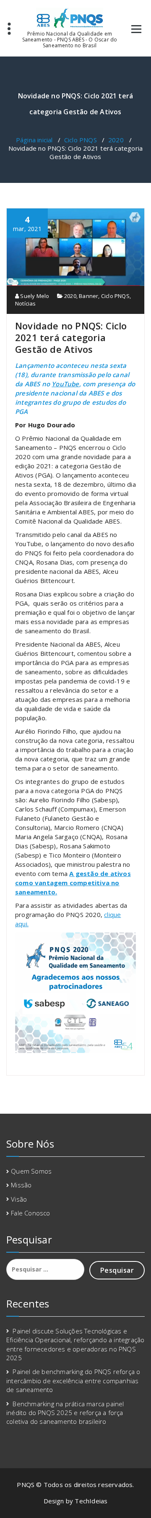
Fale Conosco (30, 1213)
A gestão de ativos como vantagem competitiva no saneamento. (73, 882)
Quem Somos (31, 1171)
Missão (21, 1185)
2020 (116, 140)
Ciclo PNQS (80, 140)
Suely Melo (34, 296)
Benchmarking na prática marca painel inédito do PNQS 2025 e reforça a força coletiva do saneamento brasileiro (65, 1413)
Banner (88, 296)
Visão (19, 1199)
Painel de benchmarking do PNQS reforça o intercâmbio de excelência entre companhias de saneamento (73, 1380)
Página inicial (34, 140)
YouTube (65, 384)
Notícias (25, 303)
